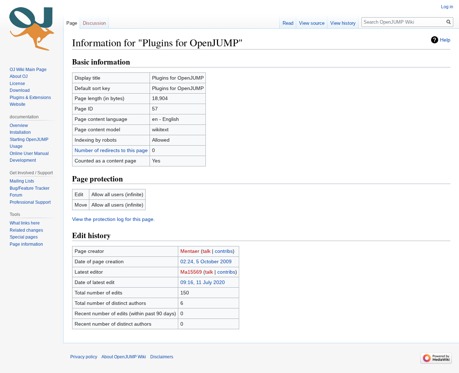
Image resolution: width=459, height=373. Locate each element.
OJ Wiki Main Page (28, 69)
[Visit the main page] (31, 28)
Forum (16, 195)
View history (343, 23)
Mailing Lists (22, 181)
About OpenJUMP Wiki (123, 356)
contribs (224, 251)
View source (312, 23)
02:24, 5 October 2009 (206, 261)
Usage (16, 146)
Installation (20, 132)
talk (206, 251)
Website (17, 104)
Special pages (24, 237)
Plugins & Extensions (30, 97)
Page (71, 23)
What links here (25, 223)
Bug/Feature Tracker (29, 188)
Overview (19, 125)
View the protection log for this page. (113, 219)
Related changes (26, 230)
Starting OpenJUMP (29, 139)
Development (23, 160)
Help (445, 40)
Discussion (94, 23)
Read (288, 23)
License (18, 83)
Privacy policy (83, 356)
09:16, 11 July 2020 (202, 282)
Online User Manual (29, 153)
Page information (26, 244)
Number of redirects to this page (111, 150)
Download (20, 90)
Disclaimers (161, 356)
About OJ (19, 76)
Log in (447, 6)
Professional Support (30, 202)
